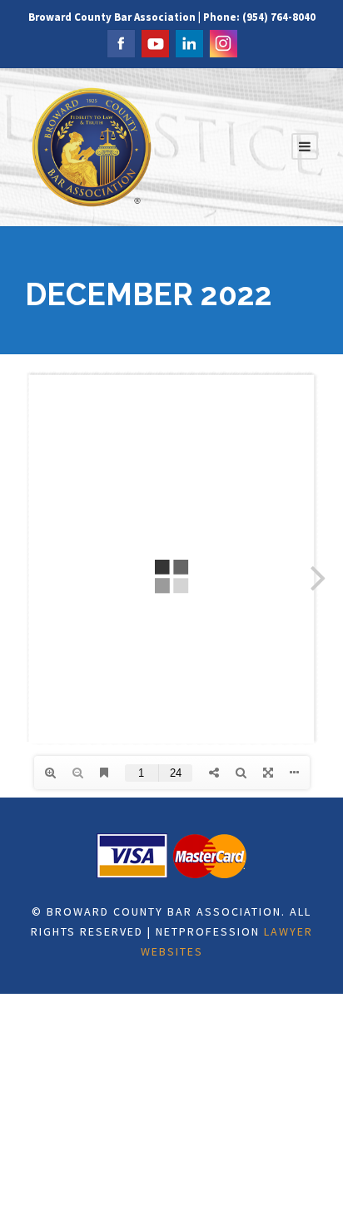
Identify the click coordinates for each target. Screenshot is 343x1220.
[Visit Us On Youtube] (154, 42)
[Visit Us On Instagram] (223, 42)
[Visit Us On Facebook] (120, 42)
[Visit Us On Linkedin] (189, 42)
